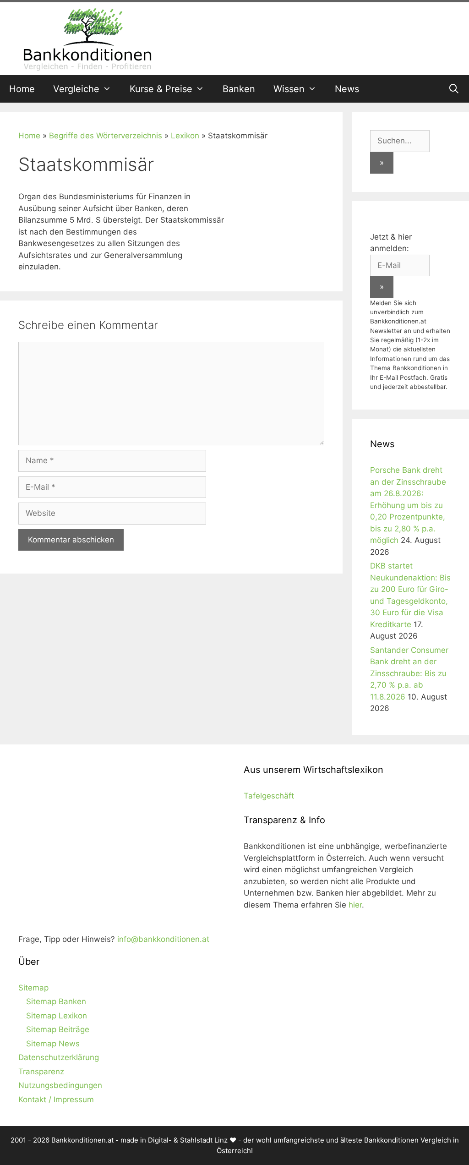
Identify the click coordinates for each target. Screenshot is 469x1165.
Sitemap (33, 987)
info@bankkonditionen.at (163, 939)
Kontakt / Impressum (56, 1099)
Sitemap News (53, 1043)
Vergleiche (76, 88)
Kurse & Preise (161, 88)
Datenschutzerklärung (58, 1057)
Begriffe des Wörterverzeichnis (105, 135)
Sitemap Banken (56, 1001)
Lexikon (185, 135)
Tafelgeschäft (269, 795)
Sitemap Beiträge (57, 1029)
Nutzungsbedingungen (60, 1085)
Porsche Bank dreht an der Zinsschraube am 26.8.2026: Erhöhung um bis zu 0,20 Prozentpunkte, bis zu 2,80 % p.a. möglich (408, 505)
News (347, 88)
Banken (239, 88)
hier (355, 904)
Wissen (289, 88)
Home (22, 88)
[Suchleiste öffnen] (454, 89)
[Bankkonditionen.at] (87, 38)
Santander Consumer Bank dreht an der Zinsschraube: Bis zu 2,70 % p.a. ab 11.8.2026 (409, 673)
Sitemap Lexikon (56, 1015)
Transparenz (41, 1071)
